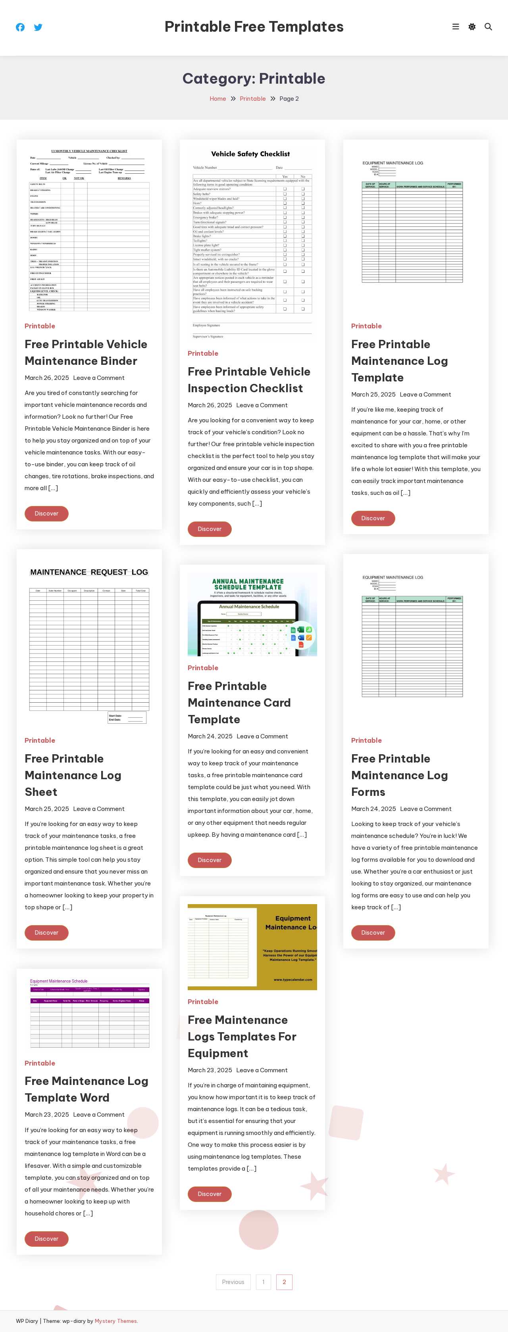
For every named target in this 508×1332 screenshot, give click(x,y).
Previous (233, 1282)
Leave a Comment (99, 377)
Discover (46, 513)
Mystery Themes (116, 1321)
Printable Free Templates (254, 26)
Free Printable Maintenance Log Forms (399, 775)
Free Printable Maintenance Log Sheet (73, 775)
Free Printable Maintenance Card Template (239, 702)
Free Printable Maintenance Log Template (399, 360)
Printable (40, 326)
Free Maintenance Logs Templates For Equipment (242, 1036)
